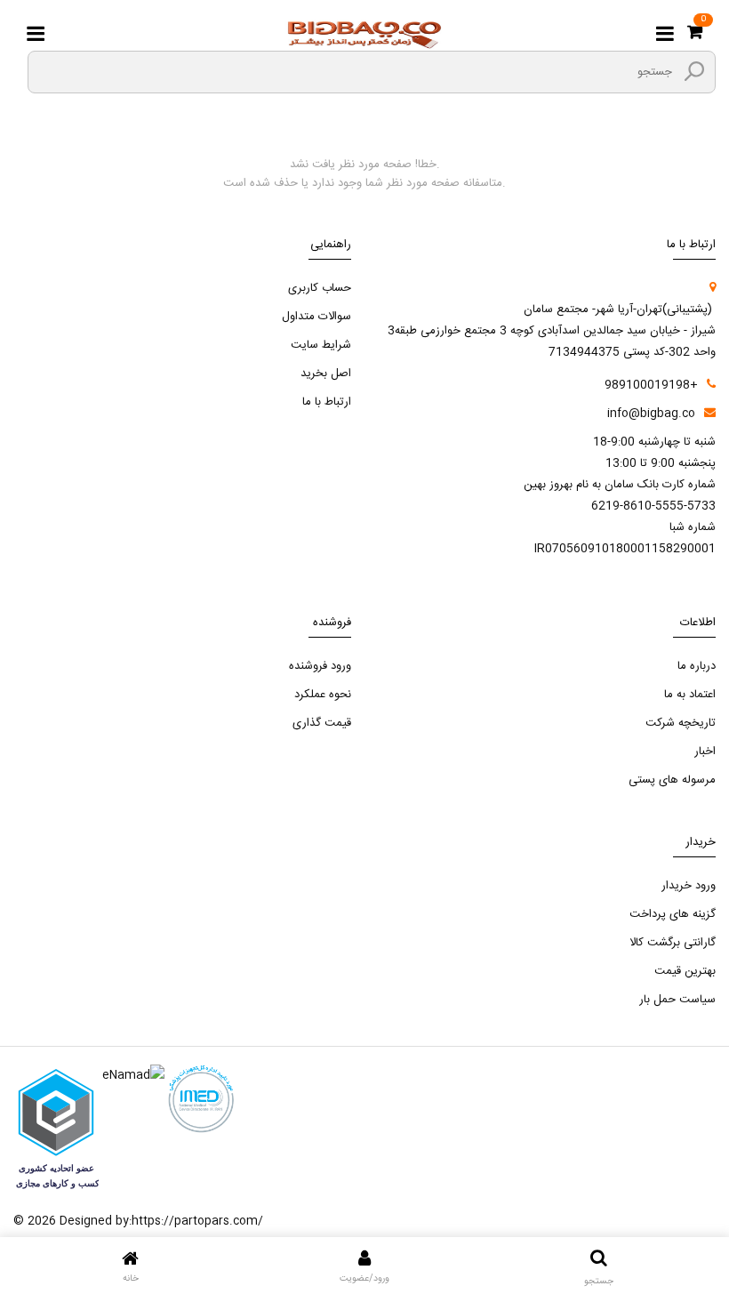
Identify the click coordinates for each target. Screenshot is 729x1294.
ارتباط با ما (326, 402)
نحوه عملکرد (322, 694)
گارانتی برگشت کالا (672, 942)
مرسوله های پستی (672, 780)
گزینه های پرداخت (672, 914)
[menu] (35, 34)
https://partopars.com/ (197, 1221)
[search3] (694, 71)
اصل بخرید (325, 373)
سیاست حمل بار (677, 999)
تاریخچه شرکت (680, 723)
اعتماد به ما (690, 694)
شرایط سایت (321, 345)
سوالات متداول (316, 316)
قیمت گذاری (321, 723)
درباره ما (696, 666)
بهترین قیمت (685, 971)
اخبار (705, 751)
